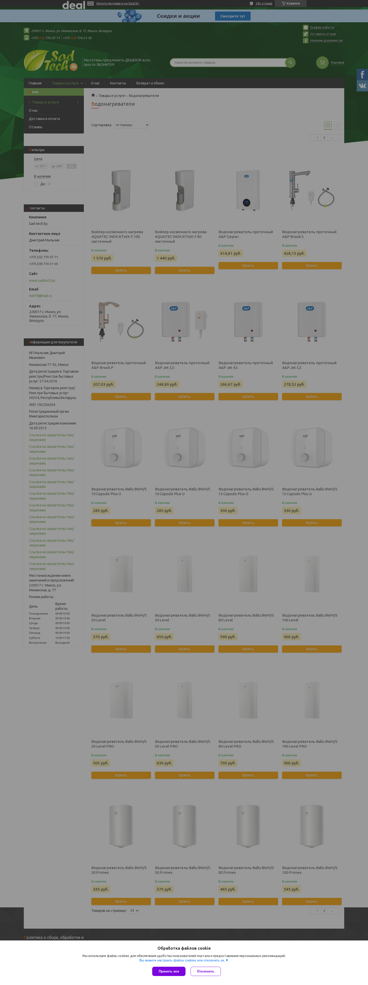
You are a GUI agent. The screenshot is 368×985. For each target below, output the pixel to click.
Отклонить (205, 971)
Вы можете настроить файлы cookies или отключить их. (182, 960)
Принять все (169, 971)
